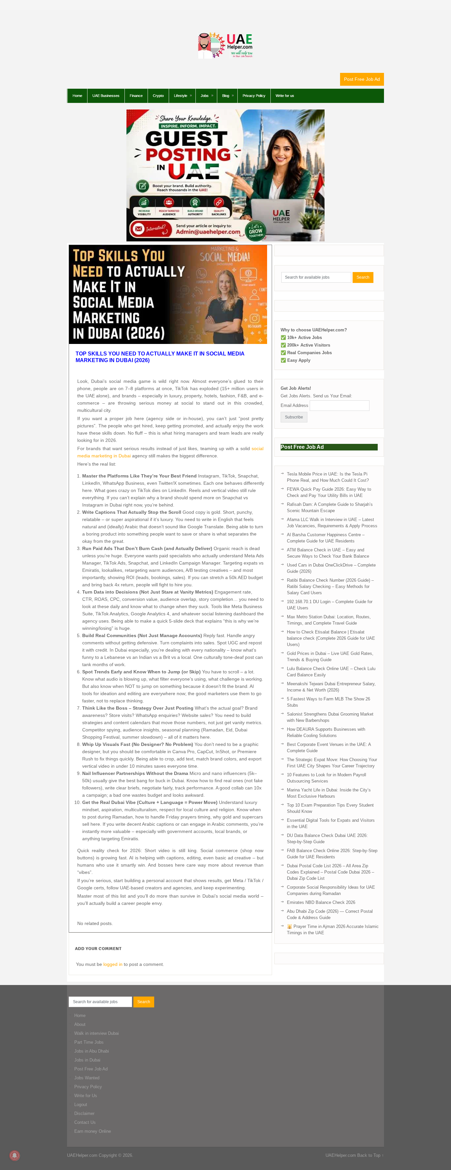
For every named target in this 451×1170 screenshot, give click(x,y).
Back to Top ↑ (370, 1155)
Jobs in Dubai (87, 1060)
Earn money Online (92, 1131)
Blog (225, 96)
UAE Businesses (106, 96)
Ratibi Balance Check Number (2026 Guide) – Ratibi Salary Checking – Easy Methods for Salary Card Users (330, 586)
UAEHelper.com (82, 1155)
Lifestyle (180, 96)
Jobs (205, 96)
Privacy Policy (254, 96)
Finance (136, 96)
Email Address (294, 405)
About (80, 1024)
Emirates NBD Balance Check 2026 (321, 902)
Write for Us (85, 1095)
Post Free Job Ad (362, 79)
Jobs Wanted (86, 1077)
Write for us (285, 96)
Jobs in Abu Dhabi (91, 1051)
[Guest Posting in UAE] (225, 239)
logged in (112, 964)
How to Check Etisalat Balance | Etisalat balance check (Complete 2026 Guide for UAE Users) (331, 638)
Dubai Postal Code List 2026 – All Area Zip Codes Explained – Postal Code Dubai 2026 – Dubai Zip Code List (330, 872)
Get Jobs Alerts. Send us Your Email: (316, 395)
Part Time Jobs (89, 1042)
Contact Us (85, 1122)
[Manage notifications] (14, 1155)
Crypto (158, 96)
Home (77, 96)
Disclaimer (84, 1113)
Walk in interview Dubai (96, 1033)
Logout (80, 1104)
